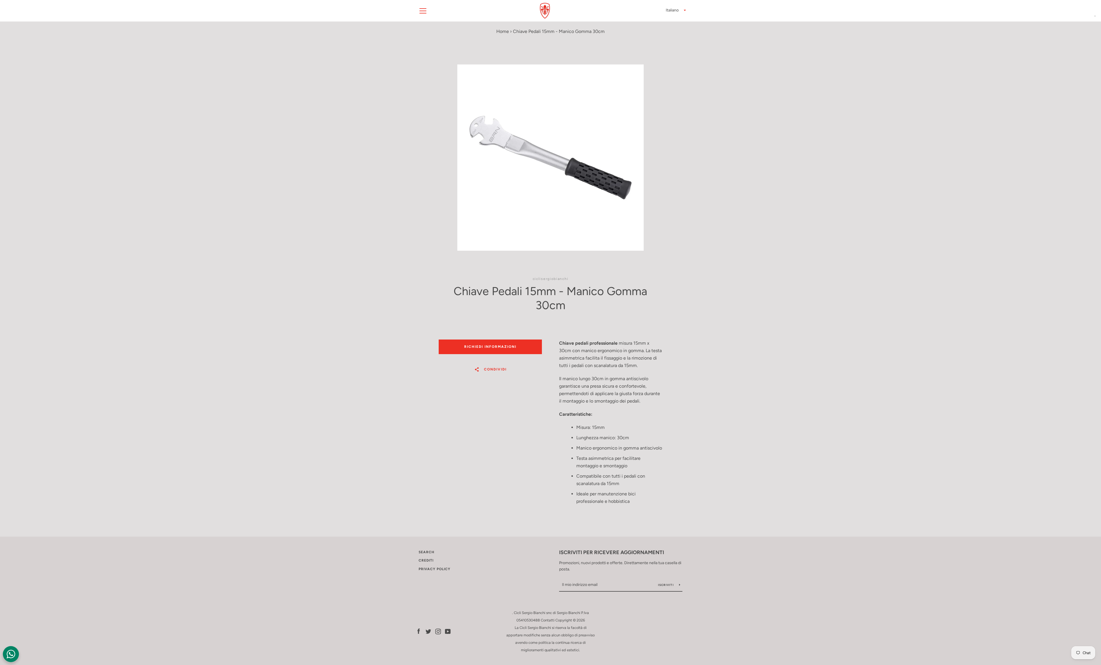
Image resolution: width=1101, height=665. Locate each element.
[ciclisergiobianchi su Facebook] (418, 631)
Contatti (548, 620)
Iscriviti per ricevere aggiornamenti (611, 552)
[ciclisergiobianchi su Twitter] (428, 631)
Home (502, 31)
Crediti (426, 560)
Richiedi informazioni (490, 347)
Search (426, 552)
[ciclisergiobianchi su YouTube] (448, 631)
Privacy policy (434, 569)
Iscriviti (666, 585)
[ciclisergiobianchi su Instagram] (438, 631)
